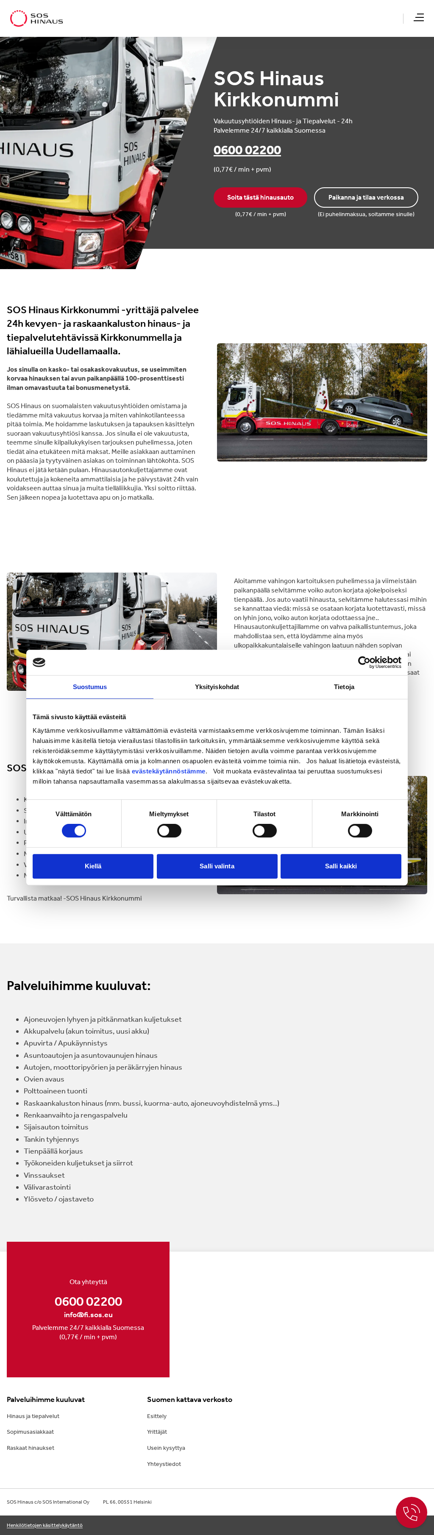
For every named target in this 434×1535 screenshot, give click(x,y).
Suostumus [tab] (90, 686)
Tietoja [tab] (344, 686)
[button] (419, 17)
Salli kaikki (341, 866)
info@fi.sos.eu (88, 1314)
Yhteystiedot (164, 1464)
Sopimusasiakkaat (30, 1431)
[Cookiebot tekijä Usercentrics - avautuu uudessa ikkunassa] (364, 662)
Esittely (157, 1416)
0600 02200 (247, 150)
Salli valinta (217, 866)
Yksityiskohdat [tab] (217, 686)
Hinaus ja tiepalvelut (33, 1416)
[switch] (169, 830)
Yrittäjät (157, 1431)
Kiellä (93, 866)
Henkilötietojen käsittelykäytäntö (45, 1525)
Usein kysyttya (166, 1448)
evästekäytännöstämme (169, 771)
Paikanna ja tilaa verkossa (366, 197)
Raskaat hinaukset (30, 1448)
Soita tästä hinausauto (260, 197)
